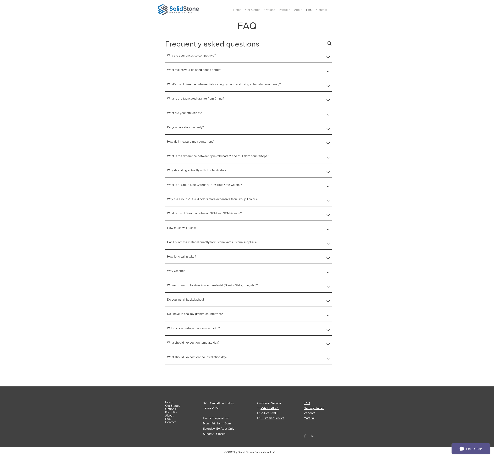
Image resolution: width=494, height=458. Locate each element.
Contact (170, 422)
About (169, 415)
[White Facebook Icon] (305, 436)
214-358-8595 (270, 408)
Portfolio (171, 412)
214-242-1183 (269, 413)
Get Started (172, 405)
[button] (252, 10)
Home (169, 402)
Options (170, 409)
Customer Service (272, 418)
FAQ (168, 418)
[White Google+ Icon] (313, 436)
